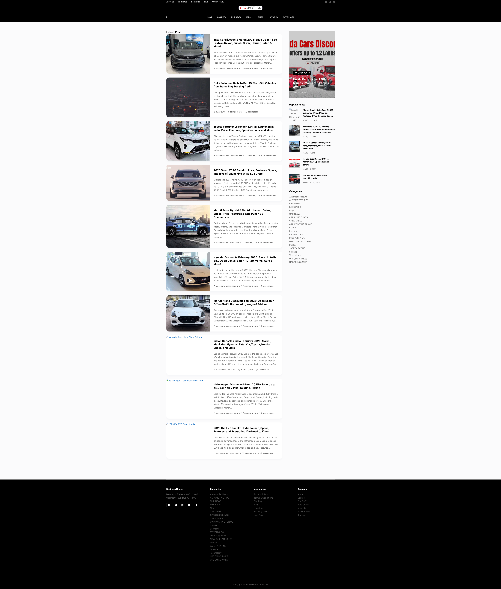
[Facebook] (326, 2)
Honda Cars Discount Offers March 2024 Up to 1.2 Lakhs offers (311, 83)
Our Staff (301, 501)
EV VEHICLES (288, 17)
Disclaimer (195, 2)
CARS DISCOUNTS (233, 68)
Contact (301, 497)
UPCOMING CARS (232, 243)
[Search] (167, 17)
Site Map (258, 501)
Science (293, 251)
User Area (259, 515)
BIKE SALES (295, 207)
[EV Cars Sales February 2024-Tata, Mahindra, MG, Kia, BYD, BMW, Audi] (294, 146)
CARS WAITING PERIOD (300, 224)
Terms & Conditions (263, 497)
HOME (209, 17)
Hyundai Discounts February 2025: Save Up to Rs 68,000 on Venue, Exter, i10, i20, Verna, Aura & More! (245, 261)
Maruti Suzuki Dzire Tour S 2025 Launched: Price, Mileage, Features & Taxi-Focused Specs (318, 113)
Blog (291, 210)
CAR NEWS (221, 17)
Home (206, 2)
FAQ (256, 504)
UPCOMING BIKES (298, 258)
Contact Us (182, 2)
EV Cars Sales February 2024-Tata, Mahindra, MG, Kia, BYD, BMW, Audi (317, 145)
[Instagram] (334, 2)
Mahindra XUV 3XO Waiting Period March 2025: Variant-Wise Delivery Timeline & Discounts (319, 129)
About (300, 494)
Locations (258, 508)
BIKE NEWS (236, 17)
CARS (248, 17)
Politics (292, 245)
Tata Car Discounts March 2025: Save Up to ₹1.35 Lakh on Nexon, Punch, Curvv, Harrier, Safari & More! (245, 43)
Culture (292, 227)
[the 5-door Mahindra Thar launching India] (294, 179)
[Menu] (167, 8)
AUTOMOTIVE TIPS (298, 200)
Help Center (303, 504)
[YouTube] (189, 505)
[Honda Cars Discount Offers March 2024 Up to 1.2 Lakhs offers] (294, 163)
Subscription (303, 511)
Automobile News (298, 196)
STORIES (274, 17)
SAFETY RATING (297, 248)
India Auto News (297, 238)
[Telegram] (196, 505)
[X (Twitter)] (330, 2)
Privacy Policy (218, 2)
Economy (294, 231)
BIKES (260, 17)
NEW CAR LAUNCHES (234, 155)
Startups (301, 515)
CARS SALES (221, 370)
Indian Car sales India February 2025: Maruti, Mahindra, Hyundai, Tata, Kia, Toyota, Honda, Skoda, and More (242, 344)
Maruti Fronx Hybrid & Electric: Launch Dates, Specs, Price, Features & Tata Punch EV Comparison (242, 214)
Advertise (302, 508)
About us (170, 2)
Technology (295, 255)
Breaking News (261, 511)
